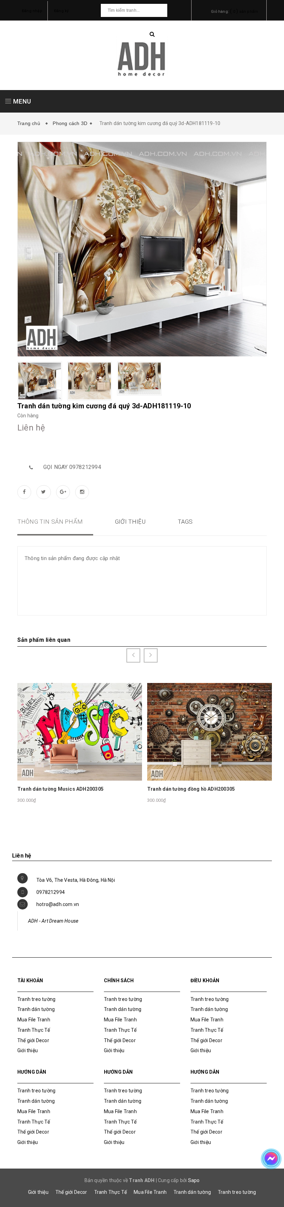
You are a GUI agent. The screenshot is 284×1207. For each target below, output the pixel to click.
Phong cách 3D (70, 123)
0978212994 (50, 892)
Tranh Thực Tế (33, 1030)
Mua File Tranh (33, 1019)
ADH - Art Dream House (53, 921)
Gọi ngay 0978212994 (72, 467)
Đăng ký (61, 11)
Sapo (194, 1180)
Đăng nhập (32, 11)
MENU (21, 101)
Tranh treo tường (237, 1192)
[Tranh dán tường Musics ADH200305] (80, 731)
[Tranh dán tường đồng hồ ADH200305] (210, 731)
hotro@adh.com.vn (57, 904)
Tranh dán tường (36, 1009)
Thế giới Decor (33, 1040)
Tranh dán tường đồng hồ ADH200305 (191, 789)
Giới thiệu (27, 1050)
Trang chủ (30, 123)
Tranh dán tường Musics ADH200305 (60, 789)
